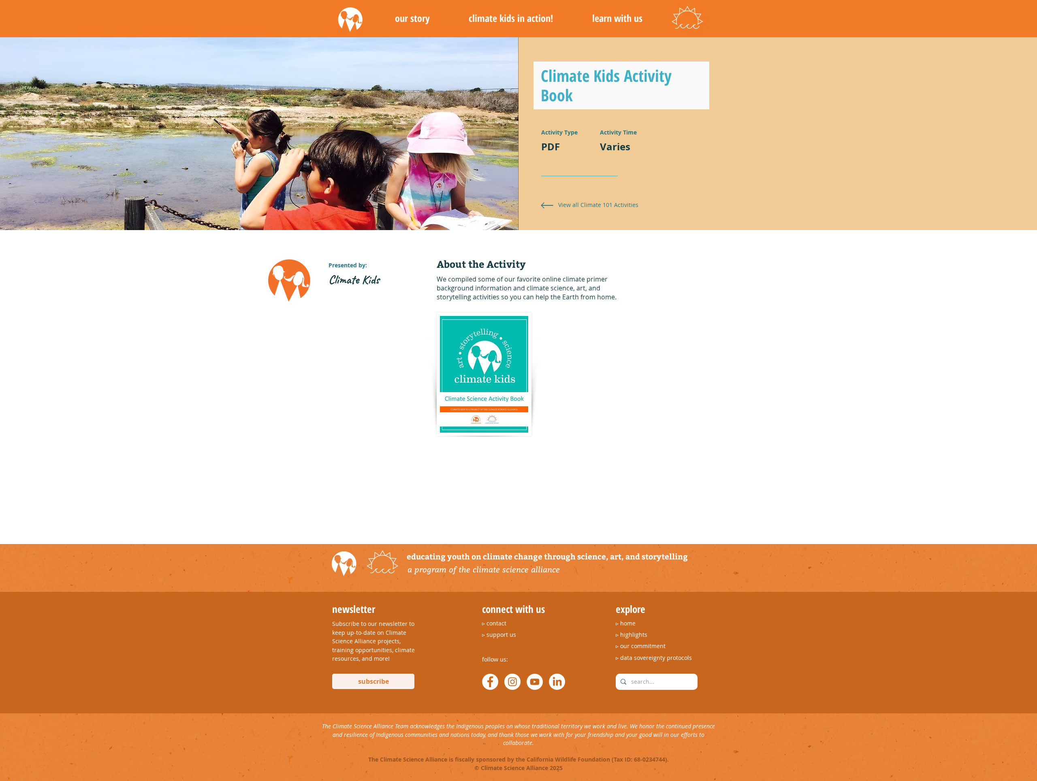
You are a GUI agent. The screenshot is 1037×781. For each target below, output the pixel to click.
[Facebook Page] (490, 682)
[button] (412, 18)
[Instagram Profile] (512, 682)
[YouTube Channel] (535, 682)
